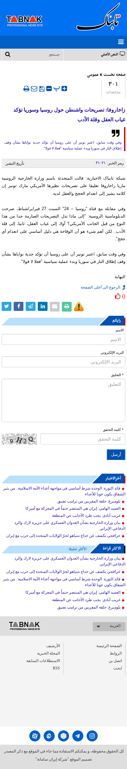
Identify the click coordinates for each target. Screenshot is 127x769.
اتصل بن (115, 660)
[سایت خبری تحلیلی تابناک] (28, 13)
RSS (56, 668)
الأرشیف (53, 646)
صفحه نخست (114, 74)
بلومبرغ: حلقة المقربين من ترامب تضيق (88, 501)
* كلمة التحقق (113, 430)
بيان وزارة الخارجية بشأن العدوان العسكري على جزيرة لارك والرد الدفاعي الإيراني (69, 525)
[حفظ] (42, 89)
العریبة (115, 625)
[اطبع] (26, 88)
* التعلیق (117, 375)
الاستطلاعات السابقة (43, 660)
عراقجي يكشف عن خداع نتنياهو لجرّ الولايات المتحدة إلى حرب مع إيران (63, 535)
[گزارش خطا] (79, 307)
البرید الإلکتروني (112, 352)
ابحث (117, 668)
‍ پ (57, 87)
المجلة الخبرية (48, 653)
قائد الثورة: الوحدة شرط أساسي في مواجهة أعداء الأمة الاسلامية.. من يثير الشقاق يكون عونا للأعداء (64, 491)
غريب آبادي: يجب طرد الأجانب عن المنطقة (86, 515)
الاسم (120, 330)
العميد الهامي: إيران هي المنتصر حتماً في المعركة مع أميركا (72, 508)
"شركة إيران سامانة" (52, 759)
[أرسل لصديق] (34, 88)
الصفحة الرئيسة (109, 646)
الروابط (116, 653)
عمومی (93, 74)
